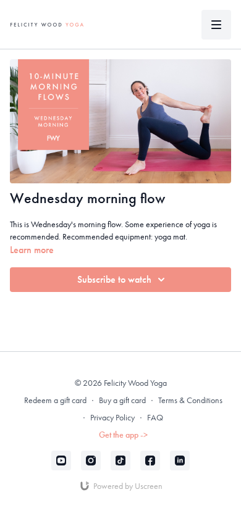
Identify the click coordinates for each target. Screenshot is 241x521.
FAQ (155, 417)
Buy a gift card (122, 400)
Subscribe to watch (114, 279)
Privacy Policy (112, 417)
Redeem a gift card (55, 400)
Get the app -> (123, 434)
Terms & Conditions (190, 400)
